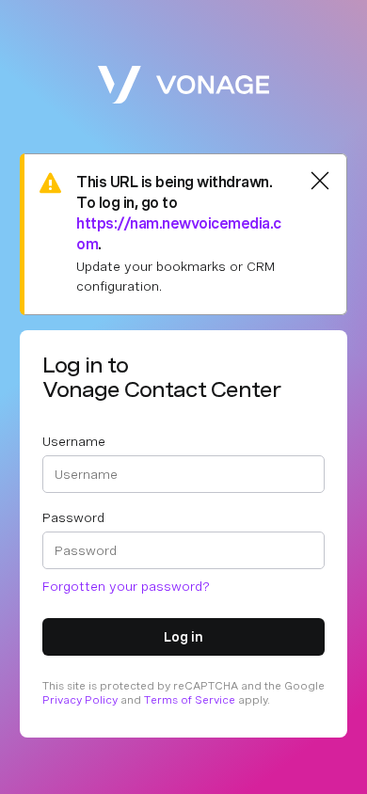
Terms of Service (189, 700)
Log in (183, 636)
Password (73, 517)
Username (73, 441)
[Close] (320, 180)
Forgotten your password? (126, 586)
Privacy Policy (80, 700)
